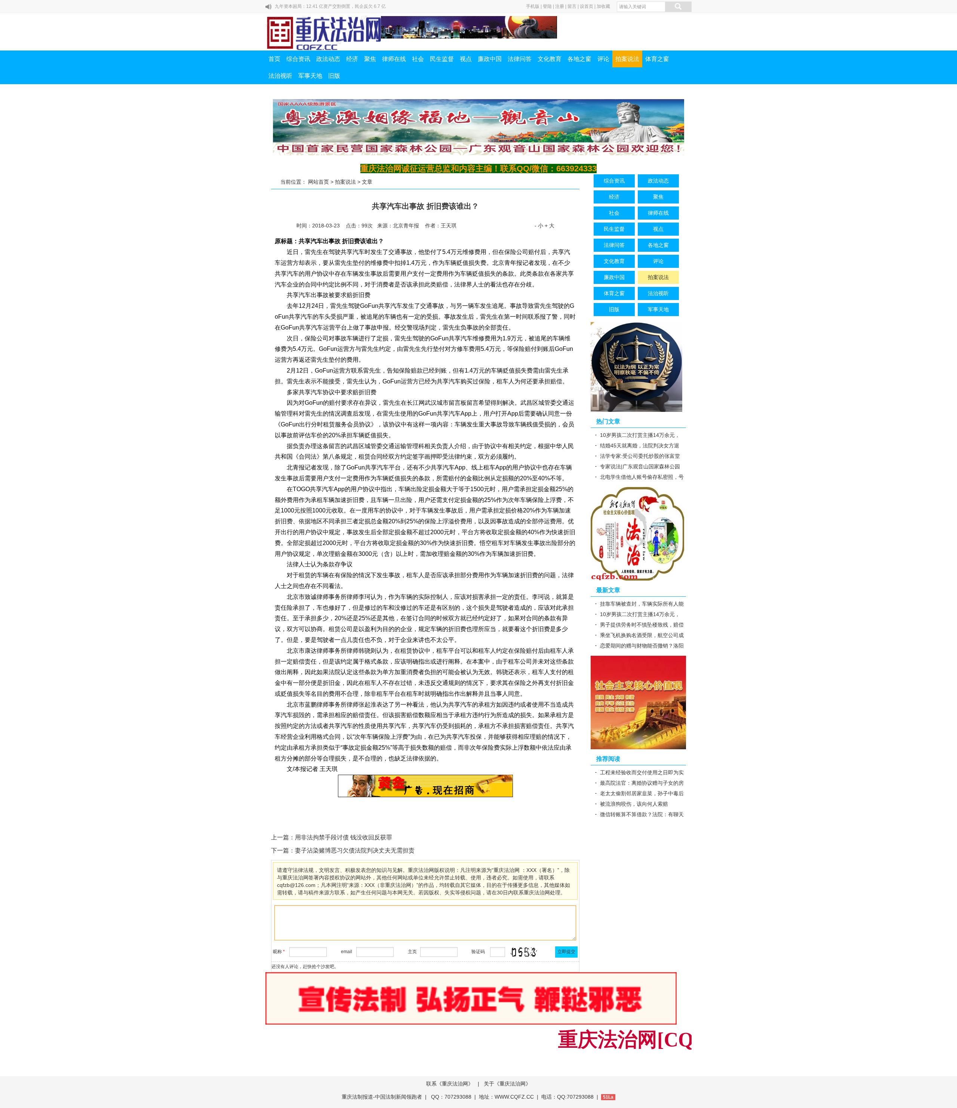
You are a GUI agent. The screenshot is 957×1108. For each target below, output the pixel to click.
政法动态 (328, 59)
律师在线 (394, 59)
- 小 (539, 226)
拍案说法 (627, 59)
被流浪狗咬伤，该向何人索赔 (634, 804)
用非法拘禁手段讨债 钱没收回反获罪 (343, 837)
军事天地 (310, 76)
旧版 (334, 76)
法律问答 (520, 59)
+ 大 (549, 226)
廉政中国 (490, 59)
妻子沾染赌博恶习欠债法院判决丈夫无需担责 (355, 850)
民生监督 (442, 59)
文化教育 (549, 59)
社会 (418, 59)
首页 (274, 59)
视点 (466, 59)
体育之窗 (657, 59)
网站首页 (318, 182)
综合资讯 (298, 59)
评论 (603, 59)
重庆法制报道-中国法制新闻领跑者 (382, 1097)
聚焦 (370, 59)
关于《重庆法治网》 (507, 1084)
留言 (571, 6)
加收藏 (603, 6)
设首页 (586, 6)
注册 (559, 6)
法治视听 (280, 76)
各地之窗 (579, 59)
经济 (352, 59)
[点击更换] (524, 952)
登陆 (547, 6)
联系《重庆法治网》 (449, 1084)
